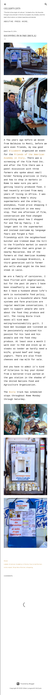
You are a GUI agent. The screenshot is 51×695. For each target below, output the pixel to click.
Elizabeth (15, 151)
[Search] (45, 3)
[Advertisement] (25, 654)
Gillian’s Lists (12, 8)
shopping (29, 567)
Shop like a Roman (19, 567)
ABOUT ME (8, 21)
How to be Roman (35, 564)
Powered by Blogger (27, 684)
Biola (13, 392)
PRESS (18, 21)
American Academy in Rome (19, 564)
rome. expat (8, 567)
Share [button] (6, 561)
